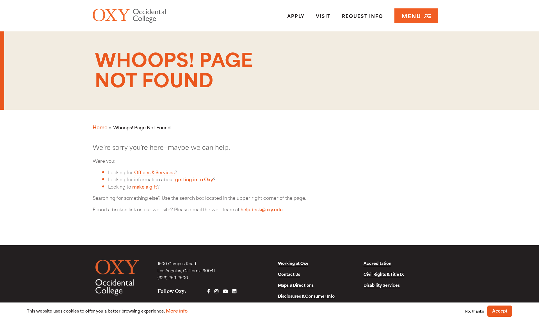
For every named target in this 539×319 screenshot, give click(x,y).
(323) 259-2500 (172, 277)
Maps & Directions (296, 285)
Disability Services (382, 285)
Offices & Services (154, 172)
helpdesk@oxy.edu (262, 209)
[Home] (150, 16)
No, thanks (474, 311)
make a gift (144, 186)
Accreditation (377, 263)
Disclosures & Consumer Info (306, 296)
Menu (411, 15)
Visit (323, 15)
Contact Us (289, 274)
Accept (499, 311)
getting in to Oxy (194, 179)
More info (177, 310)
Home (100, 127)
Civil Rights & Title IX (384, 274)
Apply (296, 15)
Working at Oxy (293, 263)
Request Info (362, 15)
